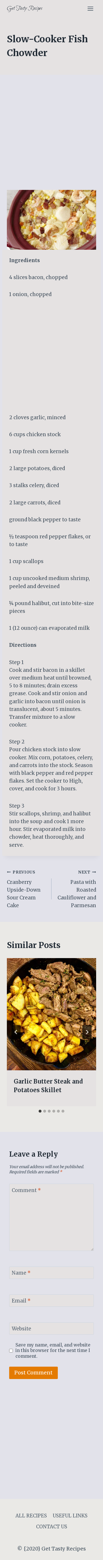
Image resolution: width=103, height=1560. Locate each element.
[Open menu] (90, 8)
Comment (26, 1190)
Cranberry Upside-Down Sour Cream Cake (24, 889)
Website (21, 1329)
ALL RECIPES (31, 1516)
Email (21, 1301)
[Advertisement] (51, 136)
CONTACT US (51, 1526)
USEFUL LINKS (70, 1516)
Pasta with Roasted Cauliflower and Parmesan (77, 889)
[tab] (40, 1111)
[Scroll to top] (88, 1551)
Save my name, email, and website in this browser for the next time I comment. (52, 1350)
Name (21, 1273)
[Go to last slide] (16, 1032)
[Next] (87, 1032)
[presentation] (51, 1014)
